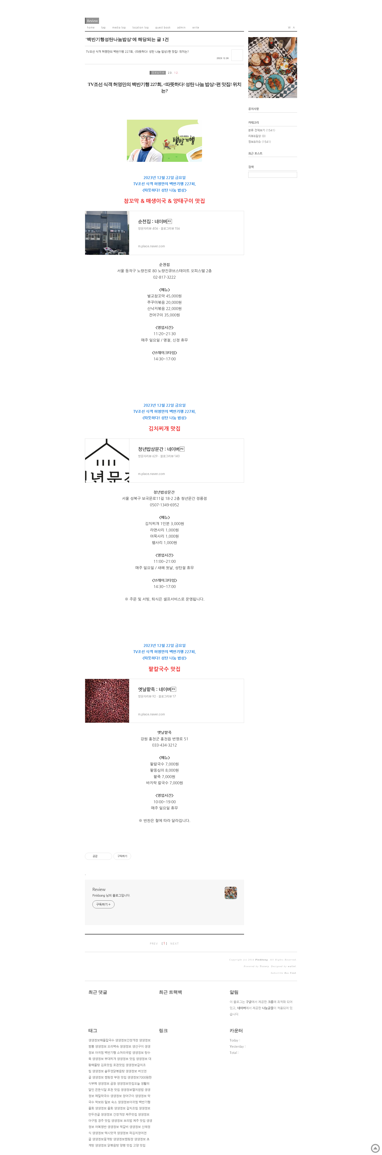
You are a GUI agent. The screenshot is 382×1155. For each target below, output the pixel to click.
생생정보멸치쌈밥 (132, 1089)
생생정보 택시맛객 (104, 1133)
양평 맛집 (126, 1145)
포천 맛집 (113, 1089)
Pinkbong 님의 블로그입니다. (111, 895)
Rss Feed (290, 973)
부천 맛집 (120, 1077)
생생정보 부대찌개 (104, 1058)
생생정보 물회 (104, 1108)
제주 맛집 (139, 1120)
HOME (91, 27)
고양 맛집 (139, 1145)
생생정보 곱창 (107, 1083)
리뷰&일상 (257, 136)
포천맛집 (119, 1065)
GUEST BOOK (163, 27)
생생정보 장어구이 (122, 1096)
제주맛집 (131, 1114)
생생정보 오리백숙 (107, 1046)
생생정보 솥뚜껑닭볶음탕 (108, 1071)
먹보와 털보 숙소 (106, 1102)
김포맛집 (106, 1065)
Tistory (264, 966)
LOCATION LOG (140, 27)
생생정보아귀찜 (128, 1102)
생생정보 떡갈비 (117, 1127)
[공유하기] (101, 856)
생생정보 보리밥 (121, 1120)
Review (92, 21)
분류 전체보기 (261, 130)
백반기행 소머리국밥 (118, 1052)
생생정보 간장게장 (113, 1114)
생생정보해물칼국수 (101, 1040)
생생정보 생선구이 (132, 1046)
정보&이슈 (158, 72)
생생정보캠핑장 (123, 1139)
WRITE (195, 27)
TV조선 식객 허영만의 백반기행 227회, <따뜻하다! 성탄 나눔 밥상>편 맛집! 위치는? (137, 51)
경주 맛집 (104, 1120)
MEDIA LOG (119, 27)
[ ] (164, 943)
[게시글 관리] (107, 856)
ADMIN (181, 27)
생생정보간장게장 (126, 1040)
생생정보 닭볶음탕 (107, 1145)
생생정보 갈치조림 (126, 1108)
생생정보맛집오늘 (128, 1083)
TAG (103, 27)
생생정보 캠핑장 (102, 1077)
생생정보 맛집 (126, 1058)
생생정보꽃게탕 (102, 1139)
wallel (292, 966)
